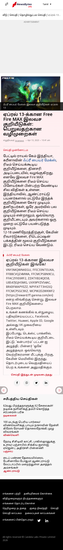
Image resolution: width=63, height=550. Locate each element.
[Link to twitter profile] (39, 520)
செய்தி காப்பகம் (12, 513)
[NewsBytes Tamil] (22, 4)
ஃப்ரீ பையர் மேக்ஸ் (39, 160)
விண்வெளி (11, 435)
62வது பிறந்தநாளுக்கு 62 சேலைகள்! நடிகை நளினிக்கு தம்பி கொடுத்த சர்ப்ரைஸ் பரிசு (28, 409)
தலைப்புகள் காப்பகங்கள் (40, 513)
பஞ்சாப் (8, 451)
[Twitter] (36, 383)
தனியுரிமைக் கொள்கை (38, 493)
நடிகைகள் (10, 415)
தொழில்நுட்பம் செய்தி (33, 15)
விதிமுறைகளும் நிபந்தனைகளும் (23, 498)
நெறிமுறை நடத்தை (14, 508)
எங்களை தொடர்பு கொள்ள (19, 503)
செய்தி (14, 15)
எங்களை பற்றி (12, 493)
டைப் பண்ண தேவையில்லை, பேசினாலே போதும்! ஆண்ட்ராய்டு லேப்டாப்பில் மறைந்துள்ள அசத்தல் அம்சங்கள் (27, 462)
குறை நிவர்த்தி (38, 508)
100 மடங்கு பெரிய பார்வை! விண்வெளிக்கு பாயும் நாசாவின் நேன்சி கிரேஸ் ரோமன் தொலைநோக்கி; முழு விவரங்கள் (31, 427)
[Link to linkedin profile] (47, 520)
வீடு (5, 15)
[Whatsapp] (26, 383)
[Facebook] (17, 383)
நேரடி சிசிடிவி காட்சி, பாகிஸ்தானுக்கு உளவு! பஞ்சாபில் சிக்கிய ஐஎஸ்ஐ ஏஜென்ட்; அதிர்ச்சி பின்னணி (29, 445)
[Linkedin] (46, 383)
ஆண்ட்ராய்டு (11, 471)
